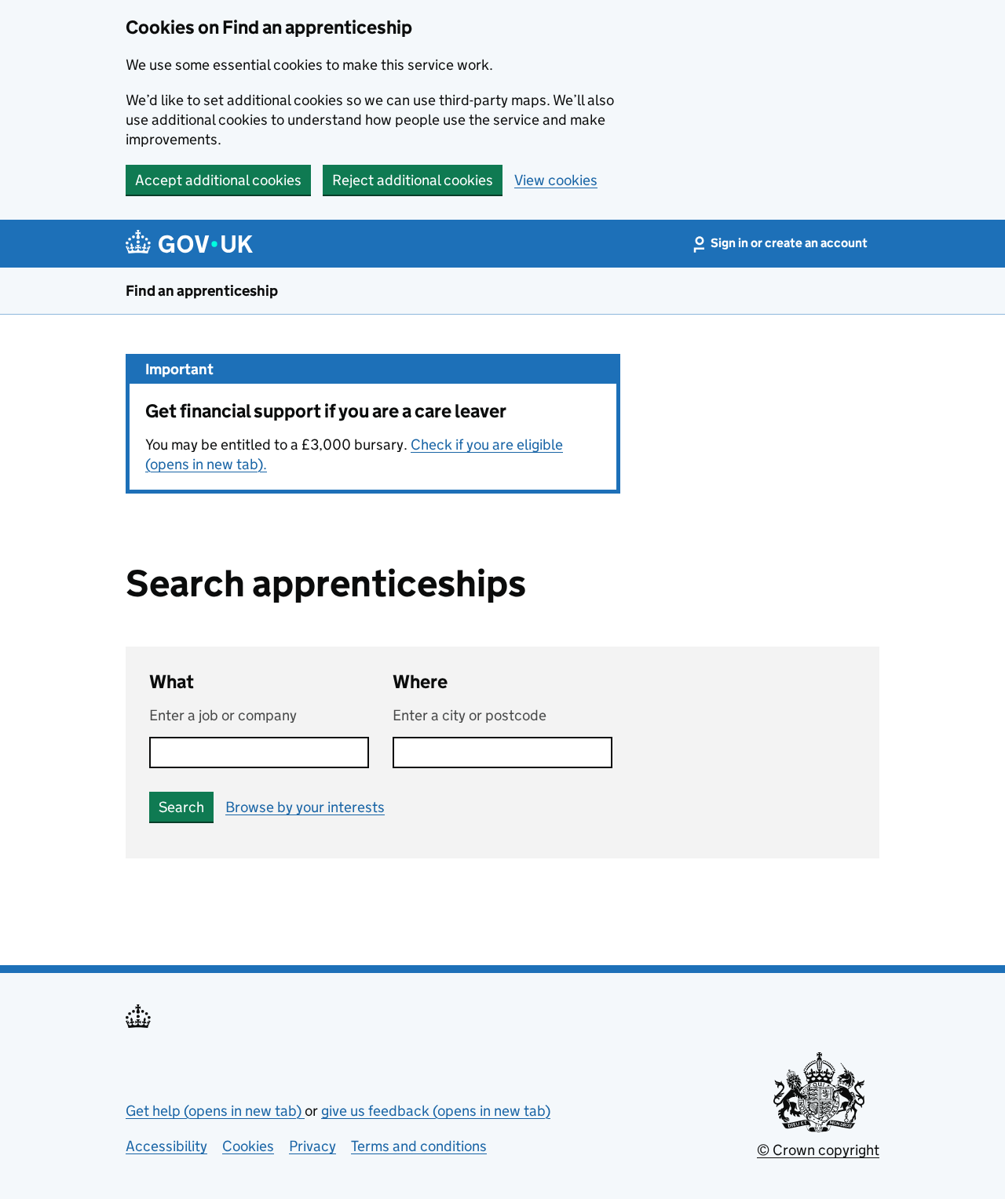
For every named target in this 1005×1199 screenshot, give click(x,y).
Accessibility (166, 1146)
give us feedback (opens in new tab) (435, 1111)
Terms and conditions (419, 1146)
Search (181, 807)
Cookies (248, 1146)
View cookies (556, 180)
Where (420, 681)
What (171, 681)
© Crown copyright (818, 1150)
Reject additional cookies (412, 180)
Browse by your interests (305, 807)
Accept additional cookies (218, 180)
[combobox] (502, 752)
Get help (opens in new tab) (215, 1111)
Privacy (312, 1146)
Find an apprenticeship (202, 291)
